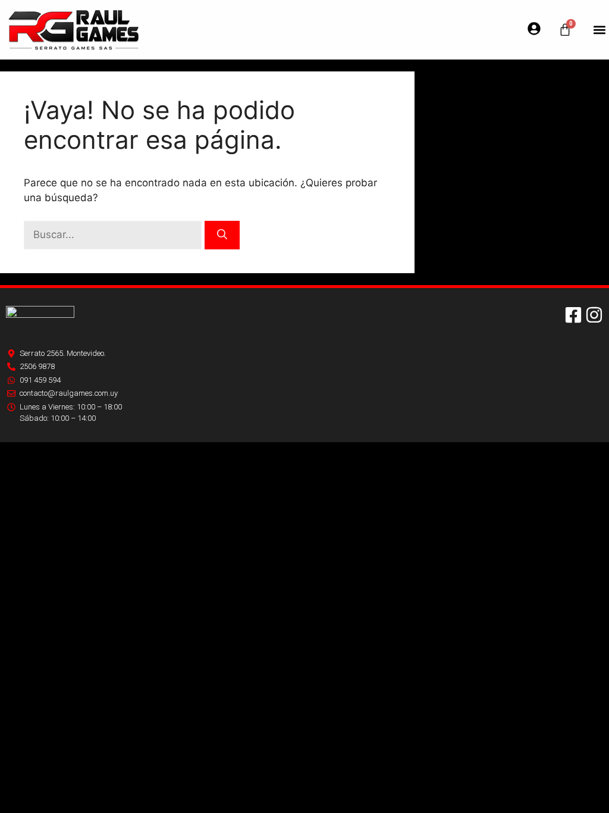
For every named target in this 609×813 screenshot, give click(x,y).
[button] (599, 30)
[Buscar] (222, 235)
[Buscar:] (114, 234)
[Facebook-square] (573, 315)
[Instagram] (594, 315)
